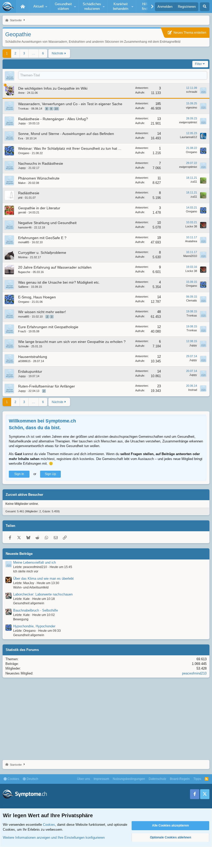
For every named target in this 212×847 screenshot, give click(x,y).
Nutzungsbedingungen (129, 779)
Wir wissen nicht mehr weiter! (42, 312)
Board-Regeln (180, 779)
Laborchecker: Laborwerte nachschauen (43, 594)
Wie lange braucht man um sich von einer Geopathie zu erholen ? (72, 342)
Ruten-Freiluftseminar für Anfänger (46, 386)
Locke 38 (191, 226)
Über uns (83, 779)
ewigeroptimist (188, 122)
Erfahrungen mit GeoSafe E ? (42, 238)
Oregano (23, 153)
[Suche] (204, 6)
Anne (21, 92)
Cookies (13, 779)
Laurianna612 (188, 137)
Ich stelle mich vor (25, 571)
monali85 (23, 242)
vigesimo (191, 107)
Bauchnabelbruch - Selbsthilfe (35, 610)
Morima (22, 257)
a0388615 (24, 361)
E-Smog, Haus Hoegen (37, 297)
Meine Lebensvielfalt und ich (34, 562)
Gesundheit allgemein (28, 603)
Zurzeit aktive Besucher (24, 495)
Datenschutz (157, 779)
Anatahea (191, 241)
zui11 (194, 181)
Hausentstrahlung (32, 357)
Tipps (197, 779)
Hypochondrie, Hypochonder (34, 626)
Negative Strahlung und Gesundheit (47, 223)
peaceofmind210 (194, 673)
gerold (22, 212)
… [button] (33, 53)
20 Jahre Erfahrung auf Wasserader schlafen (55, 267)
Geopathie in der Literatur (39, 208)
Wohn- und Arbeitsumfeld (31, 587)
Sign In (19, 474)
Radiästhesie (28, 193)
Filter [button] (198, 64)
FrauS (22, 331)
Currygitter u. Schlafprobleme (42, 252)
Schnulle (23, 346)
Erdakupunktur (30, 371)
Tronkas (23, 108)
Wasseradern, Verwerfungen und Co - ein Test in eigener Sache (70, 104)
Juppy (22, 123)
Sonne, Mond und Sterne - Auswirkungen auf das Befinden (66, 134)
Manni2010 (190, 255)
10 (56, 108)
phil (20, 197)
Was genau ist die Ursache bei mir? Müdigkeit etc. (59, 282)
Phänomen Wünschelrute (38, 178)
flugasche (24, 272)
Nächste (57, 53)
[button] (39, 6)
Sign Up (50, 474)
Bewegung (20, 619)
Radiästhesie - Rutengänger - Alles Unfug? (53, 119)
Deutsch (32, 779)
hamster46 (25, 227)
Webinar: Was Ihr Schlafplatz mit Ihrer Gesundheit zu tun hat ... (69, 148)
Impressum (101, 779)
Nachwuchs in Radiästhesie (40, 163)
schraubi (191, 91)
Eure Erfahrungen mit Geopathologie (48, 327)
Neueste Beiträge (19, 554)
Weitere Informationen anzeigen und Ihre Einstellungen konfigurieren (54, 837)
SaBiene (23, 286)
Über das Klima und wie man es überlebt (43, 578)
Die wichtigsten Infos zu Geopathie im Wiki (52, 88)
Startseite (23, 6)
